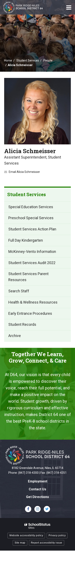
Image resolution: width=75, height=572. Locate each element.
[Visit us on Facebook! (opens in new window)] (28, 509)
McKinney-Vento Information (32, 251)
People (47, 60)
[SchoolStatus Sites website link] (37, 526)
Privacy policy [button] (57, 535)
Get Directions (37, 497)
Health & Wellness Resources (33, 302)
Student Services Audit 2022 (31, 263)
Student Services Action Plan (32, 229)
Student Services (27, 60)
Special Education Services (30, 207)
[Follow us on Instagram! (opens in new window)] (37, 509)
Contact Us (37, 489)
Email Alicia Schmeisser (24, 171)
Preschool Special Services (31, 218)
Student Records (22, 324)
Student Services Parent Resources (28, 277)
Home (8, 60)
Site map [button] (20, 542)
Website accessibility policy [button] (26, 535)
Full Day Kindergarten (25, 240)
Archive (14, 335)
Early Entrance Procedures (30, 313)
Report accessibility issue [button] (46, 542)
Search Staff (18, 291)
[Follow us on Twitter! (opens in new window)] (47, 509)
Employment (37, 481)
